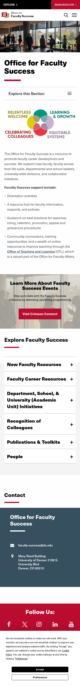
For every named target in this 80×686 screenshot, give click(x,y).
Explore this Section (26, 93)
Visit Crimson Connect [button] (40, 313)
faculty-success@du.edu (35, 545)
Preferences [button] (21, 658)
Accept (40, 669)
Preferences (40, 677)
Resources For (64, 4)
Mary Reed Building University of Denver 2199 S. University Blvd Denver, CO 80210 (38, 562)
